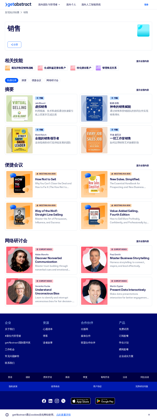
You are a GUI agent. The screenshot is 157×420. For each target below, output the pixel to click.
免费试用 (123, 329)
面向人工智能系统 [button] (91, 4)
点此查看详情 (63, 414)
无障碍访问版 (141, 386)
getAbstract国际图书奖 (18, 342)
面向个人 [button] (71, 4)
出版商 (84, 329)
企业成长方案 (126, 356)
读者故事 (47, 342)
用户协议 (97, 386)
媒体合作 (85, 335)
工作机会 (9, 349)
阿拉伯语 (145, 377)
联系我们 (9, 362)
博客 (45, 335)
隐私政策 (13, 386)
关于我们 (9, 329)
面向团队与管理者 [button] (47, 4)
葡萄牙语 (105, 377)
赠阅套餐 (123, 349)
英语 (10, 377)
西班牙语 (47, 377)
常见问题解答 (12, 356)
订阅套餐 (123, 335)
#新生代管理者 (13, 335)
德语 (28, 377)
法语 (125, 377)
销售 (25, 12)
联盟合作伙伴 (88, 342)
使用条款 (55, 386)
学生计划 (123, 342)
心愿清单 (47, 329)
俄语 (67, 377)
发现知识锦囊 (12, 12)
